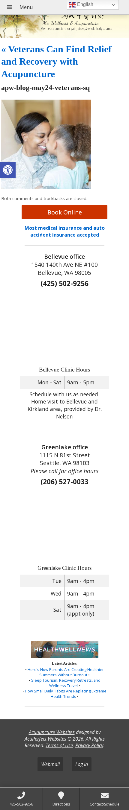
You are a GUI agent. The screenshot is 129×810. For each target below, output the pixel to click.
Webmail (50, 764)
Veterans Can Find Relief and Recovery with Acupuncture (56, 61)
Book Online (64, 212)
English (84, 4)
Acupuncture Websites (52, 732)
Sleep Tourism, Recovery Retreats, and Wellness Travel (65, 682)
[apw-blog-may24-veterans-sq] (46, 187)
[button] (8, 170)
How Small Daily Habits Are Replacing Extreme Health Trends (65, 693)
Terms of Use (59, 745)
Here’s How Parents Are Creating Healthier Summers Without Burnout (66, 672)
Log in (81, 764)
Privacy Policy (89, 745)
